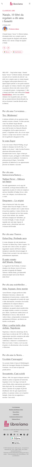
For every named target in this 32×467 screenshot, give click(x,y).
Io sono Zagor (8, 140)
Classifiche (6, 10)
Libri (13, 10)
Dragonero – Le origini (13, 200)
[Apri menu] (29, 3)
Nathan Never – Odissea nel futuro (13, 180)
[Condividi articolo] (4, 47)
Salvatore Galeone (14, 29)
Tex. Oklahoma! (9, 115)
